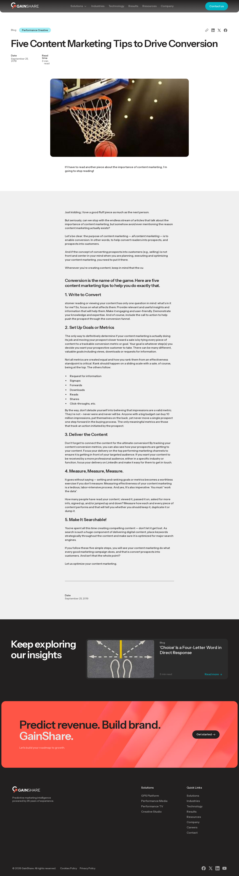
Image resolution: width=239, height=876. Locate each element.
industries (193, 801)
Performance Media (154, 801)
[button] (79, 6)
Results (191, 811)
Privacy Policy (87, 868)
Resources (194, 817)
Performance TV (152, 806)
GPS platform (150, 795)
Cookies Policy (68, 868)
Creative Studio (151, 811)
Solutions (147, 787)
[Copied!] (206, 30)
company (193, 822)
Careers (192, 827)
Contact (192, 832)
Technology (194, 806)
